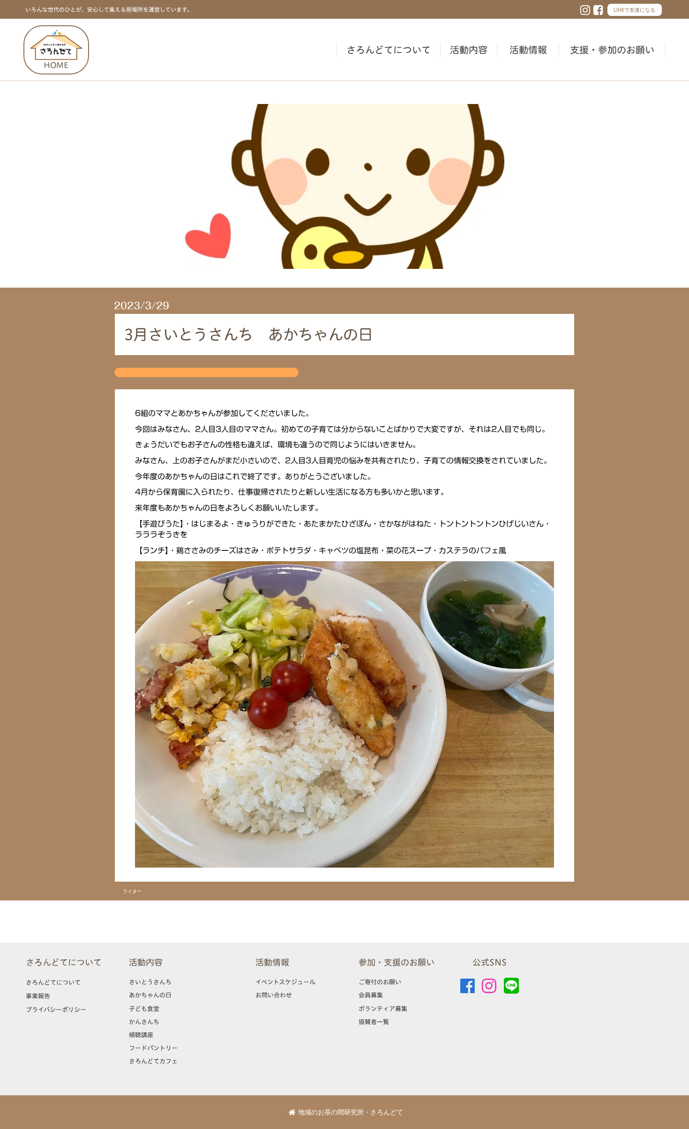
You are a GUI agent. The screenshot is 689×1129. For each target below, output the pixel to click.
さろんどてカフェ (153, 1061)
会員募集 (371, 995)
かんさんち (144, 1022)
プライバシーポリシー (56, 1009)
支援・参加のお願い (612, 50)
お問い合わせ (273, 995)
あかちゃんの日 (150, 995)
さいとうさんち (150, 982)
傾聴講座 (141, 1035)
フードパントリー (153, 1048)
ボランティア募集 (383, 1008)
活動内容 (468, 50)
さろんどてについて (388, 50)
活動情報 (528, 50)
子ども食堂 (144, 1008)
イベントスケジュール (285, 982)
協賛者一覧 (374, 1022)
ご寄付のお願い (380, 982)
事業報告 (38, 996)
